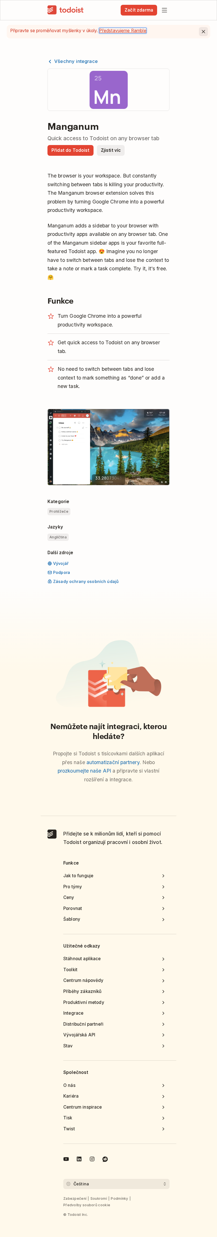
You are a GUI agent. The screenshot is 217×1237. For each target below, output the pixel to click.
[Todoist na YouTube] (66, 1160)
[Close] (203, 31)
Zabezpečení (74, 1198)
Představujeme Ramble (122, 30)
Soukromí (98, 1198)
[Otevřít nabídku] (164, 10)
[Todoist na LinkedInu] (79, 1160)
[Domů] (65, 10)
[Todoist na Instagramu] (92, 1160)
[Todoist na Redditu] (105, 1160)
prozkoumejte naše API (84, 771)
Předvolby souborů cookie (86, 1205)
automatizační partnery (113, 762)
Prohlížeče (58, 511)
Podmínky (119, 1198)
